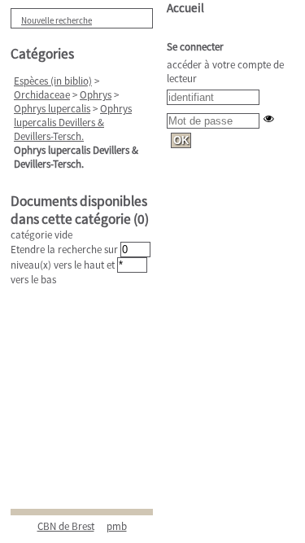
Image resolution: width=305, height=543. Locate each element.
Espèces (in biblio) (53, 81)
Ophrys (95, 95)
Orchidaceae (42, 95)
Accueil (185, 7)
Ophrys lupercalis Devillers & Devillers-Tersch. (73, 122)
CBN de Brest (65, 526)
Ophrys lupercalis (52, 109)
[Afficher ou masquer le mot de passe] (269, 118)
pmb (117, 526)
